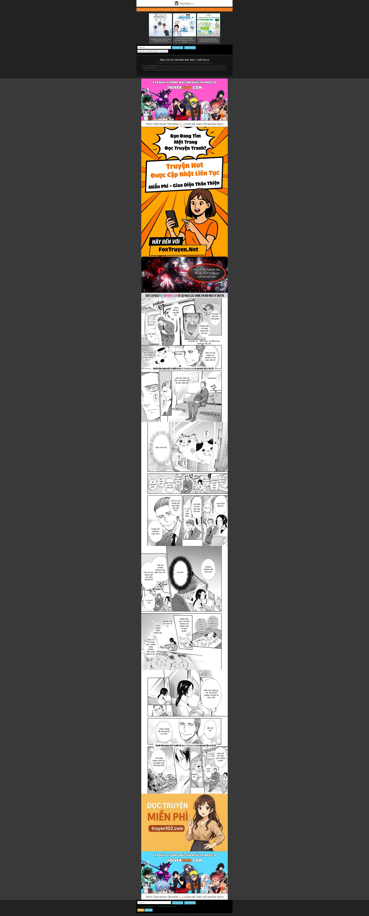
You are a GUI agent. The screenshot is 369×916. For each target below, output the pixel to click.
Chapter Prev (178, 47)
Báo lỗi (141, 910)
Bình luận (148, 910)
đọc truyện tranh (150, 68)
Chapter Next (189, 47)
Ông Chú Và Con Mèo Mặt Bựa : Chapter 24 (184, 59)
